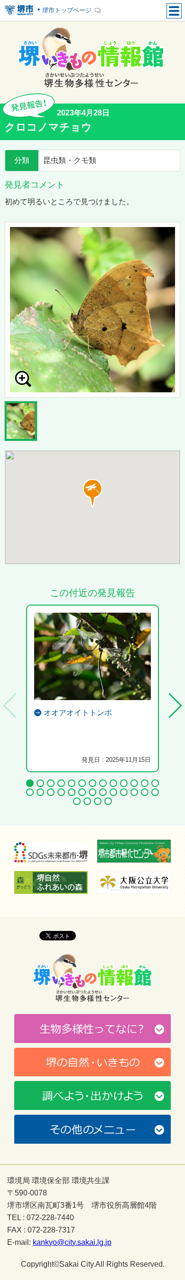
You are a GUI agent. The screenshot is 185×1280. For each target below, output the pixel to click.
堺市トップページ (67, 10)
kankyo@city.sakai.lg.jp (72, 1242)
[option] (92, 310)
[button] (92, 493)
